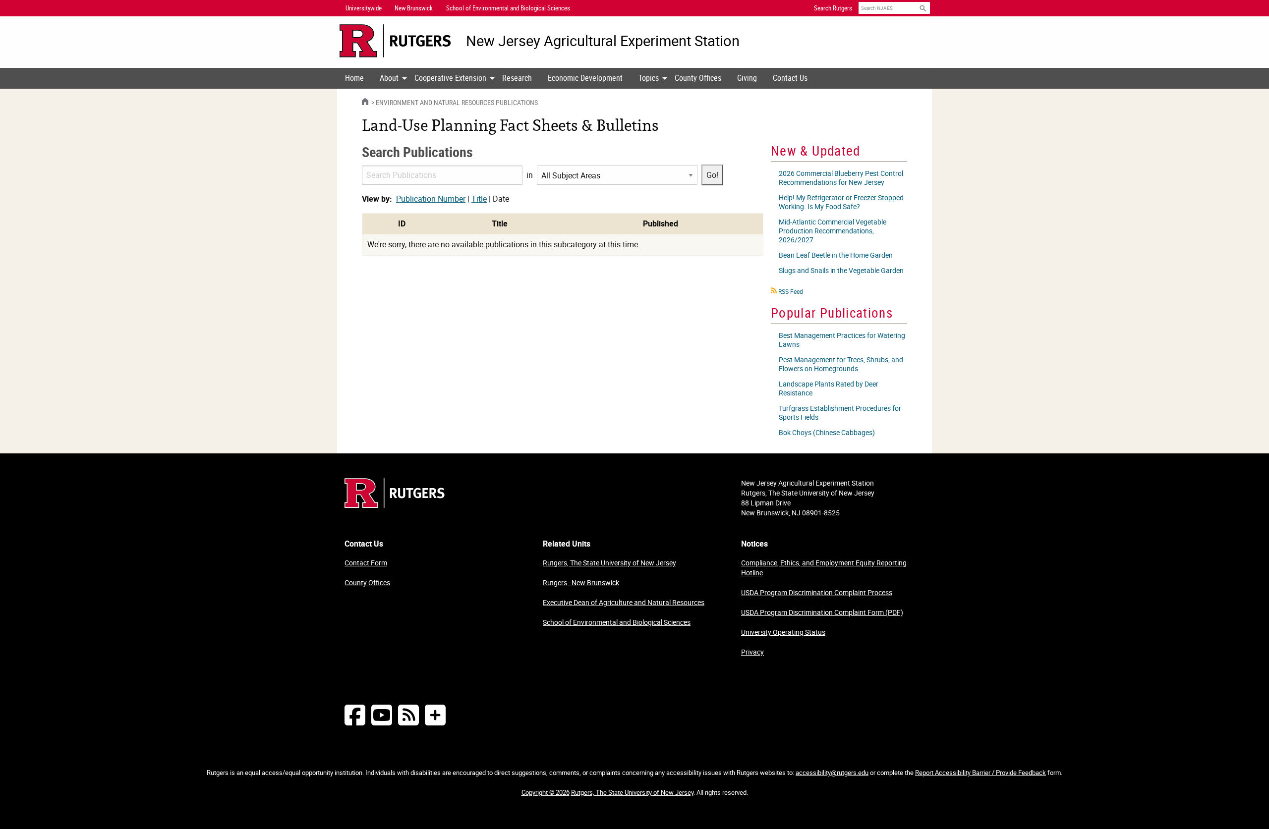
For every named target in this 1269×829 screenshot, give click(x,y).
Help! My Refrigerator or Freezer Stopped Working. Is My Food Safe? (841, 202)
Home (354, 77)
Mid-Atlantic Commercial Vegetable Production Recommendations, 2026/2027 (832, 230)
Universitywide (364, 7)
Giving (747, 77)
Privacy (752, 652)
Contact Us (790, 77)
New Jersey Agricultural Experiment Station (603, 41)
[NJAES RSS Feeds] (408, 715)
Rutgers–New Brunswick (581, 582)
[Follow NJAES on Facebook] (355, 715)
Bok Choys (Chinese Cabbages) (827, 432)
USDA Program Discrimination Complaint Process (816, 592)
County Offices (698, 77)
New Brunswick (414, 7)
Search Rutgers (833, 7)
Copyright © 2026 (545, 792)
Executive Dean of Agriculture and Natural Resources (623, 602)
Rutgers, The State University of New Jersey (609, 562)
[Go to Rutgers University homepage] (395, 40)
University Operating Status (783, 632)
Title (479, 198)
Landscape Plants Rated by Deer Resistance (828, 388)
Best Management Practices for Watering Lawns (842, 340)
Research (517, 77)
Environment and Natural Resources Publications (457, 102)
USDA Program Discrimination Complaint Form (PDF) (822, 612)
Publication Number (430, 198)
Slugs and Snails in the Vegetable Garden (841, 270)
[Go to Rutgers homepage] (395, 504)
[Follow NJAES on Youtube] (381, 715)
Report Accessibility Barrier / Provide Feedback (980, 772)
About (389, 77)
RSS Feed (790, 291)
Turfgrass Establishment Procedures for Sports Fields (840, 412)
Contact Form (366, 562)
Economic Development (585, 77)
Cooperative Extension (450, 77)
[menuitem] (354, 78)
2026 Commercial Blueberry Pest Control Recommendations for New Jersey (841, 177)
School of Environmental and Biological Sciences (617, 622)
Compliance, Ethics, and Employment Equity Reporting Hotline (824, 567)
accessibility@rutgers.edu (832, 772)
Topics (648, 77)
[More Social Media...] (435, 715)
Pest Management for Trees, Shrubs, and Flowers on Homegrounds (841, 364)
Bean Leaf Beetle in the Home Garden (836, 255)
